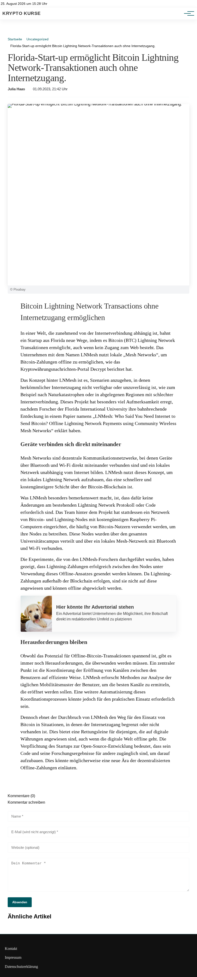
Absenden (19, 902)
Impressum (13, 957)
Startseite (15, 39)
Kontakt (11, 949)
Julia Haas (16, 89)
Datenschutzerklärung (21, 967)
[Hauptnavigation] (187, 13)
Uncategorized (37, 39)
